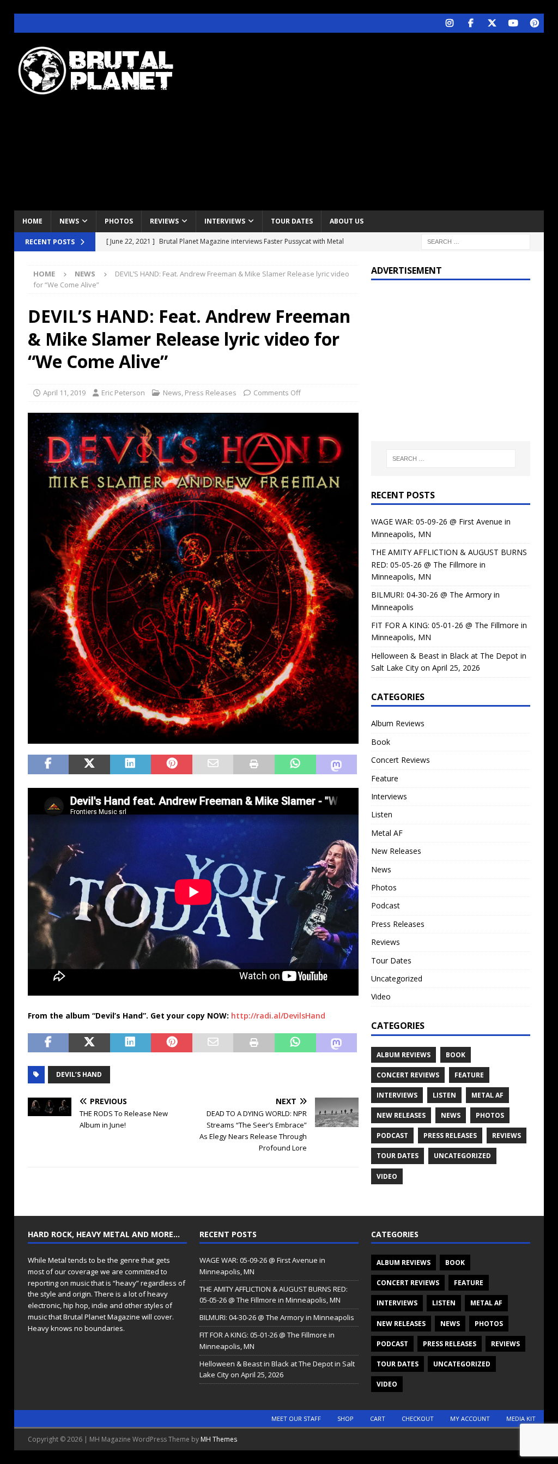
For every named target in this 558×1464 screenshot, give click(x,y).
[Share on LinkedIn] (130, 764)
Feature (384, 778)
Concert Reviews (400, 760)
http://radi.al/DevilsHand (278, 1015)
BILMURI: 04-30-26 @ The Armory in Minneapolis (276, 1317)
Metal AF (387, 833)
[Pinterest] (534, 23)
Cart (377, 1418)
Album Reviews (397, 723)
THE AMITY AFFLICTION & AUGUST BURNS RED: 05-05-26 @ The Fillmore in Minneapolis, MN (449, 564)
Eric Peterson (123, 392)
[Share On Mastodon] (336, 764)
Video (381, 996)
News (69, 221)
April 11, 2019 (64, 392)
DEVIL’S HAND (79, 1074)
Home (32, 221)
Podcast (385, 905)
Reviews (164, 221)
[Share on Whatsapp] (295, 764)
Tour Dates (292, 221)
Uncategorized (396, 978)
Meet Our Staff (296, 1418)
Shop (345, 1418)
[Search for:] (475, 241)
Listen (381, 814)
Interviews (224, 221)
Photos (119, 221)
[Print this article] (254, 764)
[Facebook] (470, 23)
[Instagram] (449, 23)
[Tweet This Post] (89, 764)
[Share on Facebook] (48, 764)
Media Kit (521, 1418)
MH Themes (219, 1439)
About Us (346, 221)
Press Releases (210, 392)
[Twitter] (491, 23)
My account (470, 1418)
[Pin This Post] (171, 764)
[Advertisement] (376, 120)
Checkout (418, 1418)
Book (380, 742)
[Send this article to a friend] (213, 764)
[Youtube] (513, 23)
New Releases (396, 851)
